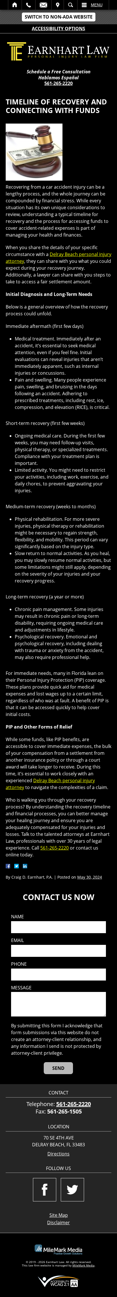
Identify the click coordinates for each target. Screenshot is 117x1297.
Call (28, 5)
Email (43, 5)
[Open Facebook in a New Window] (44, 1189)
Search (70, 5)
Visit (58, 5)
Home (15, 5)
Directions (58, 1154)
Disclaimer (58, 1222)
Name (17, 917)
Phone (19, 964)
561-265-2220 (58, 83)
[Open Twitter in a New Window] (72, 1189)
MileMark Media (83, 1265)
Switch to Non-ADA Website (59, 17)
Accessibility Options (58, 28)
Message (21, 988)
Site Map (58, 1215)
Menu (97, 5)
